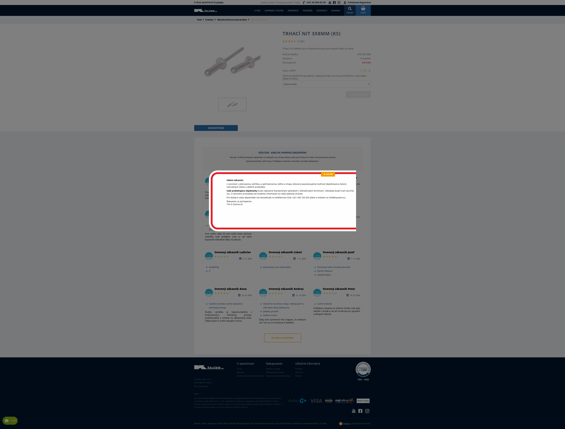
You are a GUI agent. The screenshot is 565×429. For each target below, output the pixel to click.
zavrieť (329, 174)
